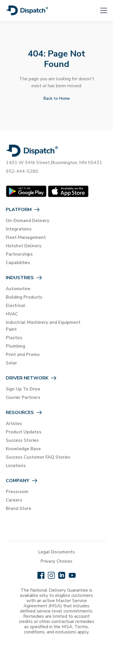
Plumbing (15, 346)
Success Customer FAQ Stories (38, 457)
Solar (11, 363)
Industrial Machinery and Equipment (43, 322)
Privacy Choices (56, 561)
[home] (27, 10)
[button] (100, 10)
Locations (16, 465)
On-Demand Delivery (27, 221)
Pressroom (17, 492)
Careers (14, 500)
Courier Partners (23, 397)
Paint (11, 329)
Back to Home (56, 98)
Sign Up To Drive (23, 389)
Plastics (14, 338)
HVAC (12, 314)
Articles (14, 423)
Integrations (19, 229)
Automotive (18, 289)
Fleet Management (26, 237)
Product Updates (23, 432)
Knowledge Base (23, 449)
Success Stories (22, 440)
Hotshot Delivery (23, 246)
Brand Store (18, 508)
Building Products (24, 297)
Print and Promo (23, 354)
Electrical (15, 305)
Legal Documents (56, 552)
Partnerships (19, 254)
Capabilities (18, 263)
